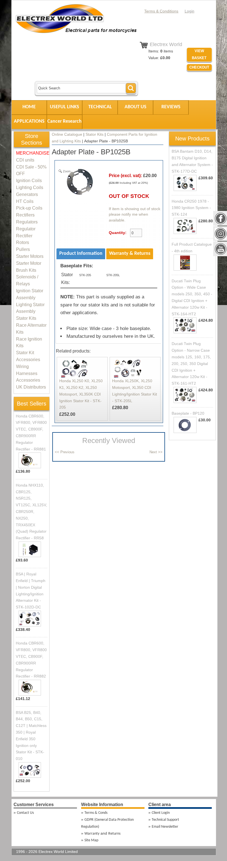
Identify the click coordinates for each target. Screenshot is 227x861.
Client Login (161, 813)
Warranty (91, 834)
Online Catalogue (67, 134)
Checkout (199, 67)
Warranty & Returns (129, 253)
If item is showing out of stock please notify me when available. (134, 214)
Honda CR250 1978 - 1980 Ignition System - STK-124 (191, 208)
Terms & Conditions (161, 11)
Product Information (80, 253)
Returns (114, 834)
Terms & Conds (95, 813)
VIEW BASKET (199, 54)
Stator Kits (95, 134)
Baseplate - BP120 (188, 413)
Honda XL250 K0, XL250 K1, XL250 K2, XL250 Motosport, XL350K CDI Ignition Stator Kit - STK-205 (81, 394)
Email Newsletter (165, 827)
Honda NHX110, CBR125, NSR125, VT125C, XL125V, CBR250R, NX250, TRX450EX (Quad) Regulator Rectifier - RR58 (31, 511)
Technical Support (165, 820)
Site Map (91, 840)
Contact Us (25, 813)
